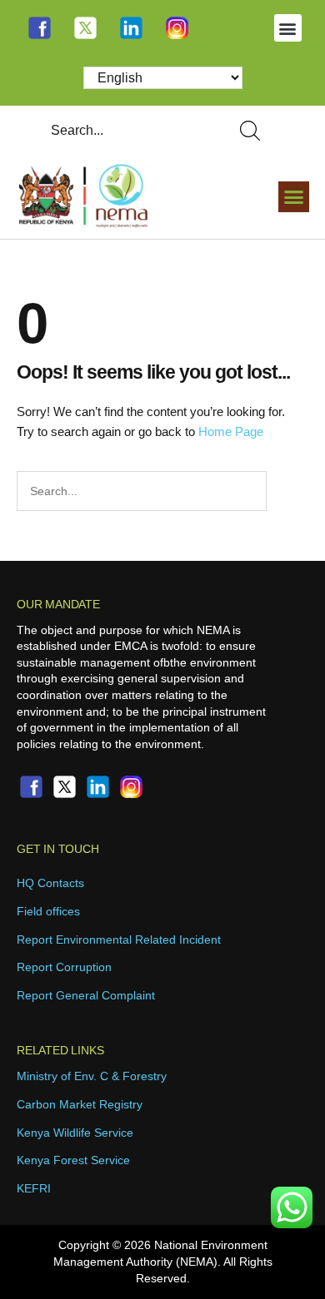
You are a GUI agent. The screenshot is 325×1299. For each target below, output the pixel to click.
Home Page (230, 431)
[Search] (253, 131)
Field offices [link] (48, 911)
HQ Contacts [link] (50, 883)
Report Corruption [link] (64, 967)
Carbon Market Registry (79, 1104)
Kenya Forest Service (73, 1160)
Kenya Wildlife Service (75, 1132)
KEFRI (34, 1188)
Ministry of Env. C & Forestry (92, 1076)
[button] (288, 28)
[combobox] (125, 131)
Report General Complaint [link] (86, 995)
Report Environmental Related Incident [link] (119, 939)
